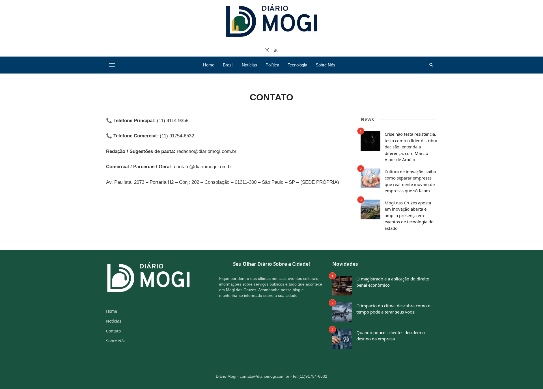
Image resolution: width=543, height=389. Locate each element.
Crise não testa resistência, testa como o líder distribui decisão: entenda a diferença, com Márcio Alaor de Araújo (411, 146)
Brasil (228, 64)
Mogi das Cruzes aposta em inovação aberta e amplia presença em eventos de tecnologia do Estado (409, 215)
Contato (113, 331)
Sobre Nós (325, 64)
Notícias (249, 64)
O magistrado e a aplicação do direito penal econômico (392, 282)
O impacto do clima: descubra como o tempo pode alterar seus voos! (393, 309)
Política (272, 64)
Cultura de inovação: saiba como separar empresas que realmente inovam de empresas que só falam (410, 181)
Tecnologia (297, 64)
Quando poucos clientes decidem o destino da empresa (390, 336)
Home (208, 64)
